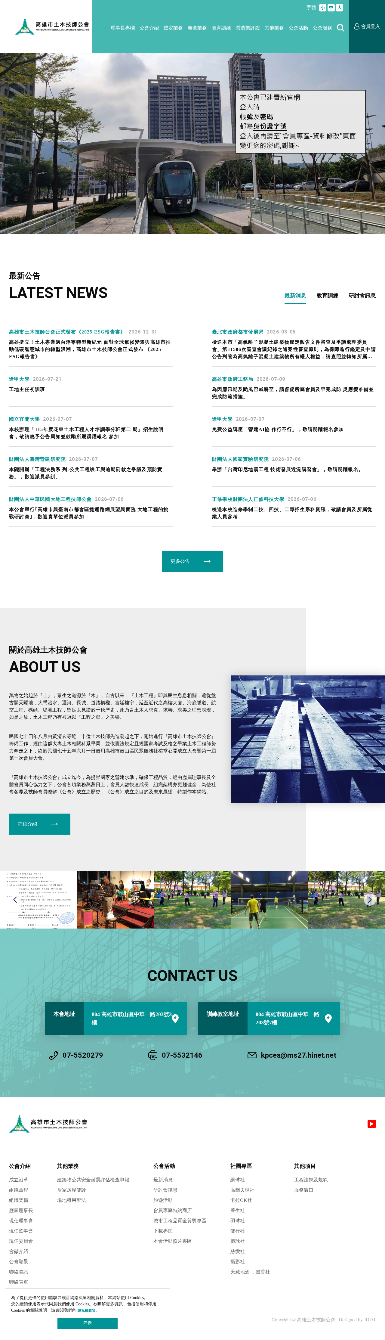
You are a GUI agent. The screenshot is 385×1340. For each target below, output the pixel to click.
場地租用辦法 (71, 1200)
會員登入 (370, 26)
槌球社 (237, 1241)
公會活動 (298, 27)
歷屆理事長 (21, 1210)
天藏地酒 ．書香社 (250, 1271)
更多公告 (180, 561)
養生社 (237, 1210)
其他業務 (274, 27)
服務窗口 (303, 1190)
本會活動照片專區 (172, 1241)
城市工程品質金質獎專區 (179, 1220)
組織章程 (18, 1190)
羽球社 (237, 1220)
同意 (87, 1323)
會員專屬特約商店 (172, 1210)
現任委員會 (21, 1241)
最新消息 (163, 1179)
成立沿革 (18, 1179)
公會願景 (18, 1261)
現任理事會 (21, 1220)
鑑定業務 (173, 27)
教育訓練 (221, 27)
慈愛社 (237, 1251)
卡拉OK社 (241, 1200)
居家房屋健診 (71, 1190)
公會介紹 (149, 27)
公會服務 (322, 27)
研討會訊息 (165, 1190)
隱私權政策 (87, 1310)
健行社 (237, 1230)
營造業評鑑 (248, 27)
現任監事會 (21, 1230)
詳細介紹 (27, 824)
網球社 (237, 1179)
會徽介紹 (18, 1251)
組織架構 (18, 1200)
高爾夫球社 (242, 1190)
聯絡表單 (18, 1282)
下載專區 (163, 1230)
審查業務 (197, 27)
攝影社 (237, 1261)
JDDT (370, 1319)
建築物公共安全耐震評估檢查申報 (93, 1179)
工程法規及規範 (311, 1179)
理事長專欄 (123, 27)
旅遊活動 (163, 1200)
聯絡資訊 (18, 1271)
